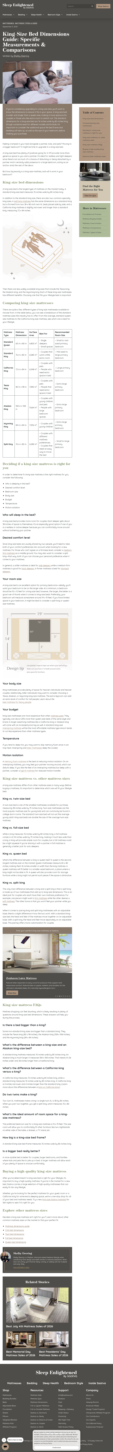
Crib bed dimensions (14, 1230)
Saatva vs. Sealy (37, 1416)
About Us (89, 1395)
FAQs (60, 1405)
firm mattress (41, 898)
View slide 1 (55, 996)
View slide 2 (57, 996)
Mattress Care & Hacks (92, 223)
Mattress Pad (8, 1423)
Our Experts (91, 1419)
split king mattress (22, 201)
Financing (62, 1416)
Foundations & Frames (92, 214)
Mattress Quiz (35, 1398)
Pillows (5, 1416)
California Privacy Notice (83, 1444)
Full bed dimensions (14, 1238)
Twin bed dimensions (14, 1234)
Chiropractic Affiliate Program (98, 1412)
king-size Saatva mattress (54, 1199)
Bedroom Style (54, 14)
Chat (60, 1402)
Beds (5, 1402)
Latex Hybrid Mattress (19, 978)
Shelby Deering (21, 55)
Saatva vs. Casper (37, 1423)
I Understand (56, 1447)
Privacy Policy (81, 1441)
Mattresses (7, 14)
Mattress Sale (35, 1395)
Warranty (62, 1423)
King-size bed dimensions (93, 118)
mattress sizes (57, 715)
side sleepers (45, 565)
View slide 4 (61, 996)
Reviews (61, 1398)
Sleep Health (36, 14)
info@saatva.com (65, 1395)
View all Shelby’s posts (21, 1267)
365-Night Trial (64, 1419)
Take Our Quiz (90, 195)
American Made (92, 1405)
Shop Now (12, 992)
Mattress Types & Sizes (26, 23)
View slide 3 (59, 996)
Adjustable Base (9, 1405)
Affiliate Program (10, 1427)
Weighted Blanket (10, 1419)
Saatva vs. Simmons (38, 1412)
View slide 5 (63, 996)
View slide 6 (65, 996)
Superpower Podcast (94, 1427)
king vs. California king (48, 1087)
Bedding (21, 14)
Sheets (5, 1412)
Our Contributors (93, 1416)
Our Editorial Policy (93, 1423)
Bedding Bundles (9, 1398)
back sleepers (28, 568)
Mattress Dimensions (38, 1402)
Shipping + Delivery (66, 1409)
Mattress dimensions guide (17, 1226)
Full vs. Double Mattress (40, 1409)
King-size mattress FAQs (92, 144)
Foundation (7, 1409)
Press (88, 1398)
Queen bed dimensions (15, 1242)
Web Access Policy (65, 1427)
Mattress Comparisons (92, 227)
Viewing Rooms (92, 1402)
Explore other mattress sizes (94, 156)
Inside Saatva (72, 14)
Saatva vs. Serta (36, 1427)
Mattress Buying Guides (92, 218)
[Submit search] (92, 6)
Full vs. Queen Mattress (39, 1405)
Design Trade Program (95, 1409)
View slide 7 (67, 996)
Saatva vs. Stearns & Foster (41, 1419)
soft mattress (9, 901)
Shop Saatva (103, 6)
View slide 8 (69, 996)
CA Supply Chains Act (95, 1441)
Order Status (63, 1412)
